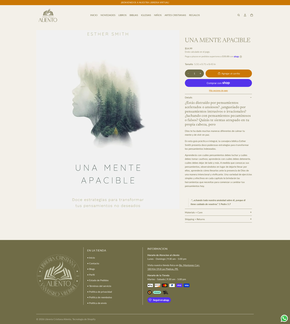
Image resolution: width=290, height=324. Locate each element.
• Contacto (93, 263)
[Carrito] (251, 15)
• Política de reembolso (99, 297)
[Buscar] (238, 15)
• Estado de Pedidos (98, 280)
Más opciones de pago (218, 90)
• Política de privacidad (99, 291)
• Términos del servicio (99, 285)
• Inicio (91, 257)
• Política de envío (97, 303)
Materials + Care (193, 212)
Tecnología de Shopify (83, 319)
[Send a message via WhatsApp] (284, 318)
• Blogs (91, 268)
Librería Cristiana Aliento (58, 319)
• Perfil (91, 274)
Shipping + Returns (195, 219)
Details (188, 97)
